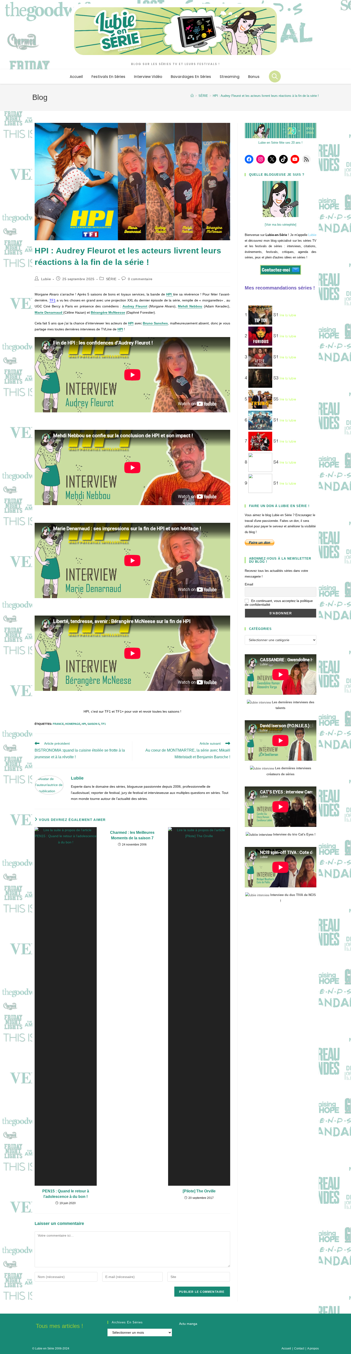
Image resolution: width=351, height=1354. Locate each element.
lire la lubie (288, 315)
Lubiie (46, 279)
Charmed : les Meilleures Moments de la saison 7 (132, 835)
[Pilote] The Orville (199, 1191)
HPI (84, 723)
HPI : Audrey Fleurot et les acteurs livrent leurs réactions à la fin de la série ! (266, 96)
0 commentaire (140, 279)
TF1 (52, 300)
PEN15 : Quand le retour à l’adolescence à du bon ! (65, 1193)
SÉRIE (111, 279)
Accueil (286, 1348)
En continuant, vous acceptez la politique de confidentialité (279, 602)
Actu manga (188, 1324)
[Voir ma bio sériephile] (280, 224)
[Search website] (275, 76)
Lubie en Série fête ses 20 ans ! (280, 142)
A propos (313, 1348)
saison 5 (93, 723)
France (58, 723)
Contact (299, 1348)
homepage (72, 723)
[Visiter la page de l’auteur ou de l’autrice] (49, 785)
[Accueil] (192, 96)
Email (249, 584)
